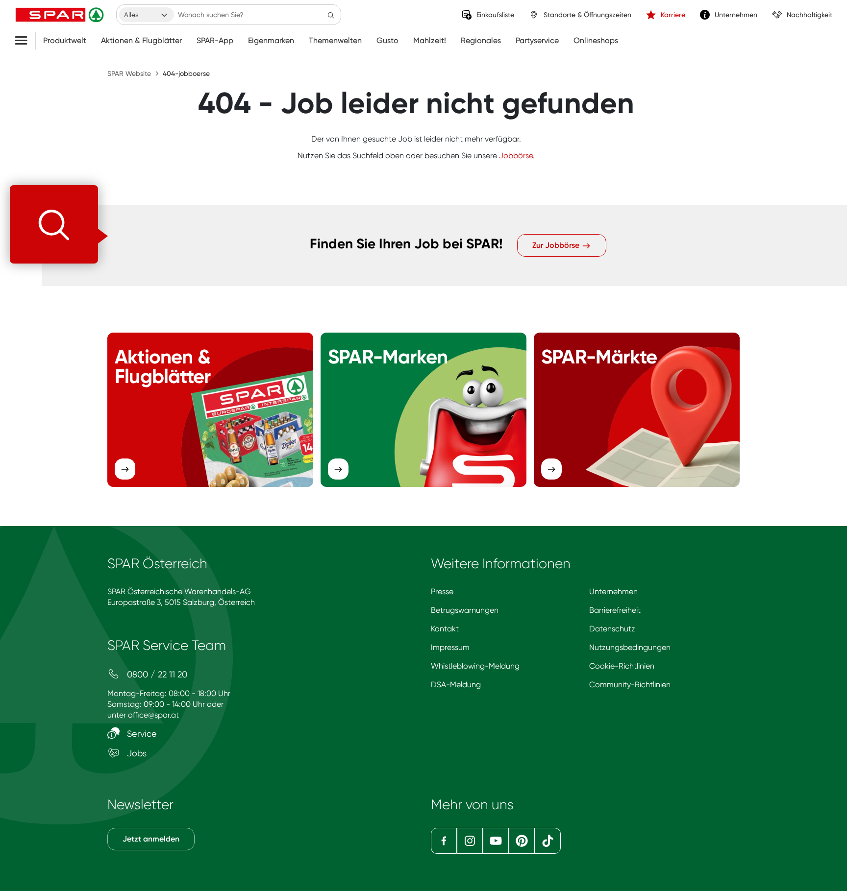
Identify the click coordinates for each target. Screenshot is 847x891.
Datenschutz (612, 628)
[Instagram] (470, 841)
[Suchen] (331, 15)
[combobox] (146, 14)
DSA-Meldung (456, 684)
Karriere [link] (673, 15)
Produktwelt (64, 41)
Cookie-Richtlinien (621, 666)
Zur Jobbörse (556, 245)
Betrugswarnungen (464, 610)
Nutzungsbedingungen (630, 647)
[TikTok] (548, 841)
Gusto (387, 41)
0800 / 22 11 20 (156, 674)
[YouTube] (496, 841)
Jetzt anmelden (151, 838)
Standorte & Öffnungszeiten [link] (587, 15)
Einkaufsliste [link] (495, 15)
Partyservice (537, 41)
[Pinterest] (522, 841)
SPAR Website (129, 73)
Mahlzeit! (429, 41)
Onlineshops (595, 41)
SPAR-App (215, 41)
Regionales (481, 41)
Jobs (136, 753)
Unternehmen (613, 591)
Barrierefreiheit (615, 610)
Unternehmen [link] (736, 15)
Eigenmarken (271, 41)
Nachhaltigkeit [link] (809, 15)
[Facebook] (444, 841)
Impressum (450, 647)
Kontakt (445, 628)
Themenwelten (335, 41)
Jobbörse (516, 155)
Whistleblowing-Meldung (475, 666)
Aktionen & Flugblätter (141, 41)
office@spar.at (153, 715)
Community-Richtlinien (630, 684)
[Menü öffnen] (25, 40)
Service (141, 733)
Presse (442, 591)
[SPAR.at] (61, 14)
